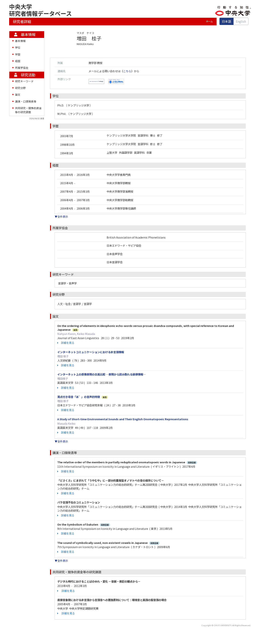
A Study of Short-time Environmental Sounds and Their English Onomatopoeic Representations (122, 419)
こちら (127, 71)
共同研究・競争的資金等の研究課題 (28, 110)
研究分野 (20, 88)
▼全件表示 (61, 217)
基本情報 (20, 41)
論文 (17, 94)
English (241, 21)
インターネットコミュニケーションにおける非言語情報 (90, 352)
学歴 (17, 54)
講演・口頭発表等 (25, 101)
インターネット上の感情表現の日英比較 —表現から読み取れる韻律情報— (101, 374)
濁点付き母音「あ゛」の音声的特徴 (78, 397)
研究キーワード (24, 81)
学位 (17, 47)
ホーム (209, 21)
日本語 (226, 21)
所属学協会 (21, 68)
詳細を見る (67, 343)
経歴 (17, 61)
